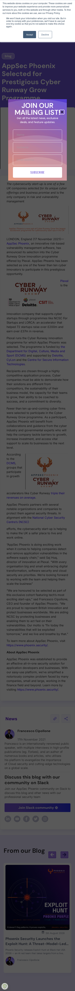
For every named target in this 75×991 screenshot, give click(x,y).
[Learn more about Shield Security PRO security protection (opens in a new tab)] (5, 986)
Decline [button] (45, 34)
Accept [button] (29, 34)
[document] (37, 495)
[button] (62, 112)
